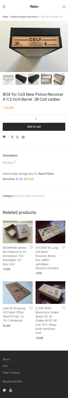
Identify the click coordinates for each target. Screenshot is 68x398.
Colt (31, 179)
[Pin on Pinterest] (23, 137)
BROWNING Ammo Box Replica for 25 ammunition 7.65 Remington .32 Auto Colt (14, 256)
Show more (8, 269)
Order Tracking (11, 372)
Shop (5, 17)
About (6, 359)
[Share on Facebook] (12, 137)
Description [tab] (10, 155)
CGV (5, 366)
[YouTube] (11, 390)
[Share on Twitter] (17, 137)
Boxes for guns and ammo (24, 17)
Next (64, 46)
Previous (3, 46)
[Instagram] (4, 390)
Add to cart (34, 126)
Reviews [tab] (9, 162)
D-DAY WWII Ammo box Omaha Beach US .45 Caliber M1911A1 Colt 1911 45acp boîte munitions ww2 (47, 321)
